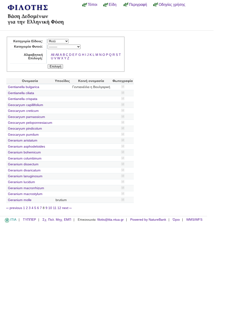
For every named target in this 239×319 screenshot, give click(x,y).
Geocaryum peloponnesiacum (30, 122)
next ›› (67, 208)
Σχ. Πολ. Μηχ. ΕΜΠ (56, 219)
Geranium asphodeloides (26, 146)
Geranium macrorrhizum (26, 188)
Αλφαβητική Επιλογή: (33, 56)
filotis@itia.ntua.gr (110, 219)
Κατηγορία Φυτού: (28, 46)
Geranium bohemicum (24, 152)
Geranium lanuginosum (25, 176)
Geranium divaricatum (24, 170)
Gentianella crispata (22, 99)
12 (59, 208)
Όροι (176, 219)
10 (50, 208)
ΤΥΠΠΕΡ (29, 219)
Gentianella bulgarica (23, 87)
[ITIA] (7, 221)
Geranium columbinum (25, 158)
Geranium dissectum (23, 164)
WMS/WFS (194, 219)
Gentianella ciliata (21, 93)
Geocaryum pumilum (23, 134)
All (52, 55)
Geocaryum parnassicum (26, 117)
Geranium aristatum (22, 140)
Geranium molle (20, 200)
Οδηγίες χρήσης (172, 4)
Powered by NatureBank (148, 219)
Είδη (112, 4)
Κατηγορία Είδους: (28, 41)
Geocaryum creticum (23, 111)
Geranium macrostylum (25, 194)
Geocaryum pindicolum (25, 128)
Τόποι (92, 4)
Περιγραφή (138, 4)
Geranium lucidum (21, 182)
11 (54, 208)
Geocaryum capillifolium (25, 105)
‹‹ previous (14, 208)
